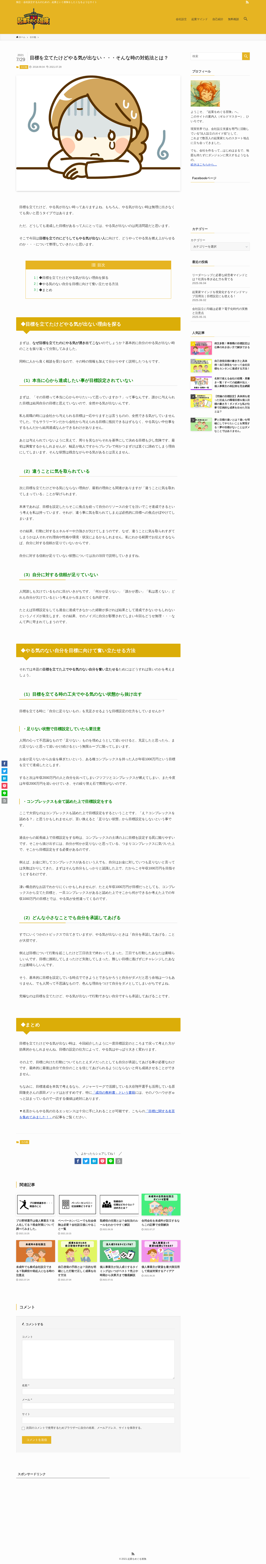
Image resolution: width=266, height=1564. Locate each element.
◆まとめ (45, 290)
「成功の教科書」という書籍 (113, 1092)
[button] (245, 19)
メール (27, 1399)
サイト (26, 1414)
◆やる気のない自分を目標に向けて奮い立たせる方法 (78, 284)
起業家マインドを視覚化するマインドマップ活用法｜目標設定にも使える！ (220, 296)
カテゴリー (198, 240)
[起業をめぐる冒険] (33, 19)
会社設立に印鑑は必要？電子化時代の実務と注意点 (220, 312)
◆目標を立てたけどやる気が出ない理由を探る (73, 278)
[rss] (247, 2)
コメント (27, 1336)
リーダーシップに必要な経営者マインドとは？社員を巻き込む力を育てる (220, 279)
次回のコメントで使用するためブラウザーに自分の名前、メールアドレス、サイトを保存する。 (84, 1427)
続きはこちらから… (204, 164)
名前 (25, 1385)
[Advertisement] (133, 1510)
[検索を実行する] (246, 56)
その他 (24, 67)
